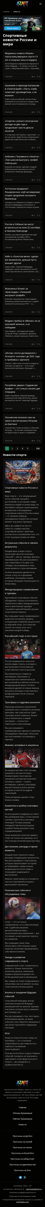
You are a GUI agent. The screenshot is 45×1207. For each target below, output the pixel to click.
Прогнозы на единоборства (22, 1164)
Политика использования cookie (22, 1196)
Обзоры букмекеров (22, 1113)
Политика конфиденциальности (22, 1192)
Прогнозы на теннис (22, 1147)
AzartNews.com (22, 1202)
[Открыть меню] (40, 3)
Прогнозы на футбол (22, 1136)
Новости (22, 1124)
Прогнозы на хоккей (22, 1141)
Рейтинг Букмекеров (22, 1119)
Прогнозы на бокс (22, 1170)
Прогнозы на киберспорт (22, 1159)
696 (38, 448)
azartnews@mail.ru (34, 1189)
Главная (6, 11)
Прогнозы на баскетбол (22, 1153)
